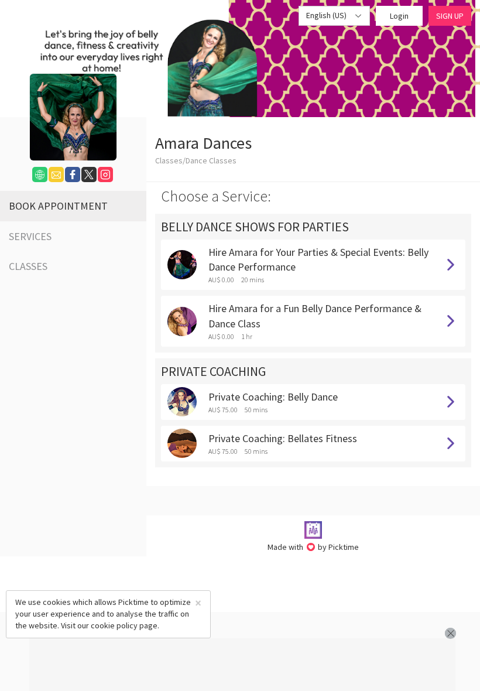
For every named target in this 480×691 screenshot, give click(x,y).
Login (399, 16)
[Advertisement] (242, 664)
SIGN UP (450, 16)
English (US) (327, 15)
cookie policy (114, 625)
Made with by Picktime (313, 547)
